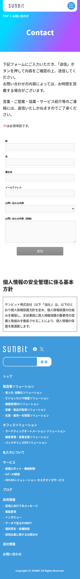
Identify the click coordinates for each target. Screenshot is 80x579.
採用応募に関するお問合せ (21, 534)
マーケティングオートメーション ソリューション (35, 431)
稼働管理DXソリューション (22, 404)
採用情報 (9, 500)
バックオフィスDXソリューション (26, 442)
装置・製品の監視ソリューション (25, 409)
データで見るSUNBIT (18, 523)
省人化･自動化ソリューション (23, 392)
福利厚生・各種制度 (17, 529)
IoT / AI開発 (12, 474)
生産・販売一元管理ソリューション (27, 415)
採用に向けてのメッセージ (21, 506)
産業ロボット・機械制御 (20, 468)
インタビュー (13, 517)
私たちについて (14, 452)
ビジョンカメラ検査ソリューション (27, 398)
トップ (7, 376)
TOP (6, 16)
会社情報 (9, 544)
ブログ (7, 489)
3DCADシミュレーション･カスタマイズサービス (34, 480)
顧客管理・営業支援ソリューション (27, 437)
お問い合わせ (12, 554)
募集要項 (10, 511)
